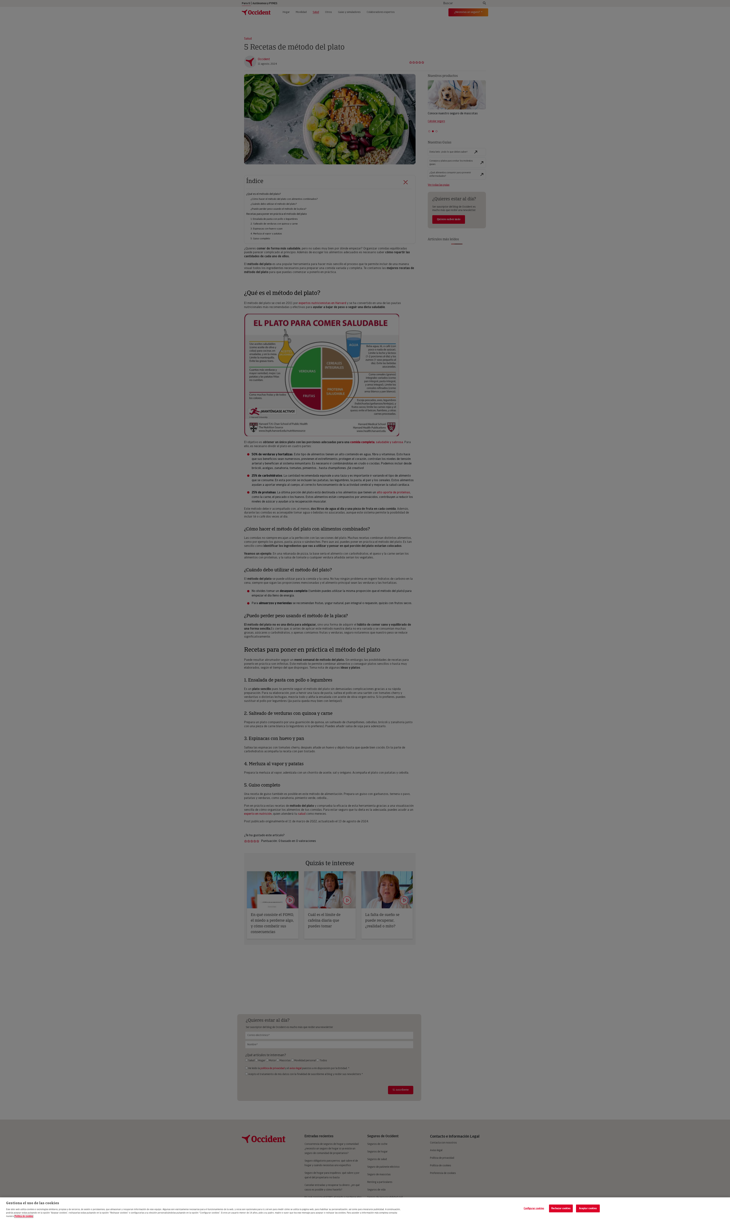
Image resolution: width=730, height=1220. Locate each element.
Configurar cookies (534, 1208)
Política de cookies (24, 1216)
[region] (365, 1208)
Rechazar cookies (561, 1208)
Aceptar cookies (588, 1208)
